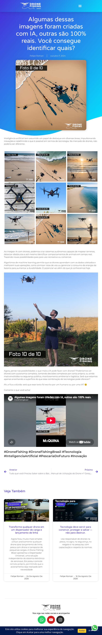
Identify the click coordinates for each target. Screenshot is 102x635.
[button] (80, 5)
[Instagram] (60, 620)
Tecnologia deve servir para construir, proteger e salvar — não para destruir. (75, 529)
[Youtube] (51, 620)
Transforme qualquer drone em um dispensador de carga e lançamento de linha (26, 529)
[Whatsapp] (42, 620)
